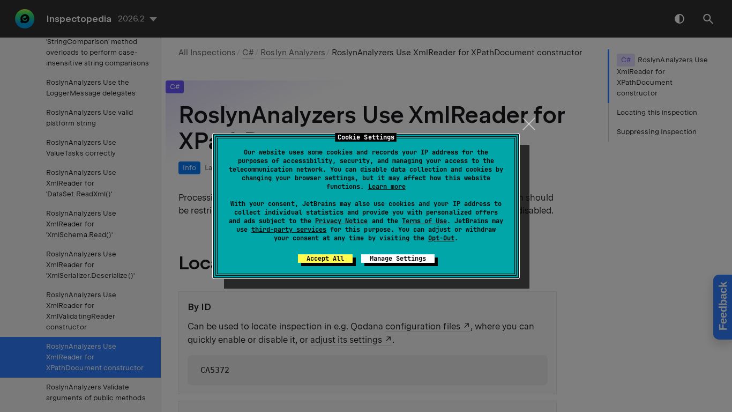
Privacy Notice (341, 221)
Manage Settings (398, 258)
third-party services (288, 229)
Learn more (387, 186)
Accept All (325, 258)
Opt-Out (441, 238)
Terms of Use (424, 221)
